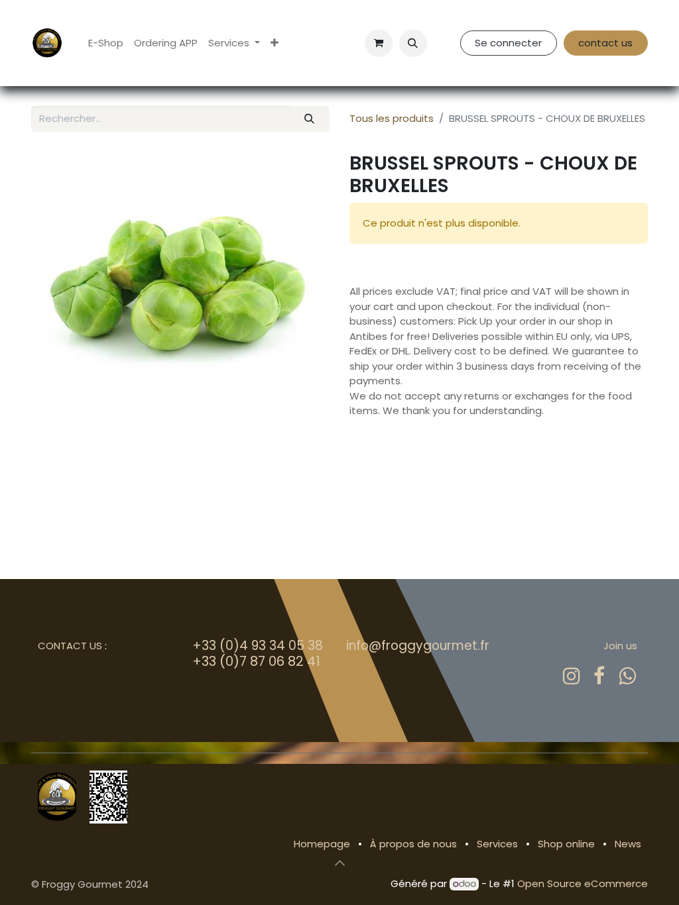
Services (497, 844)
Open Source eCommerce (582, 883)
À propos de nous (413, 844)
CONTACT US (70, 646)
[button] (413, 43)
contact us (605, 43)
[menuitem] (106, 43)
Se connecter (508, 43)
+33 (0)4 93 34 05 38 (257, 646)
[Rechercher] (310, 119)
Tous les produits (391, 118)
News (628, 844)
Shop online (566, 844)
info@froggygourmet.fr (417, 646)
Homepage (322, 844)
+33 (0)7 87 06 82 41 (256, 661)
